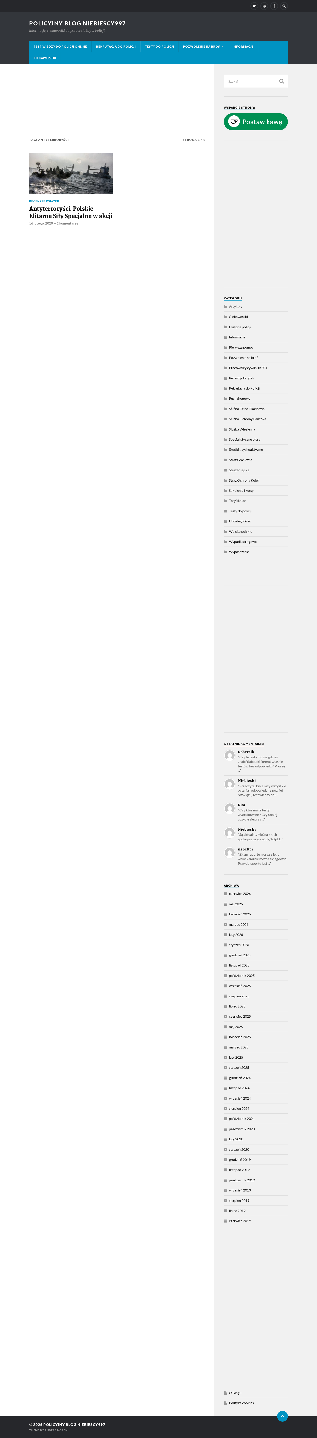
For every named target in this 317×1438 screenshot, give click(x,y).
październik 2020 (242, 1129)
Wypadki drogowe (243, 541)
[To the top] (282, 1416)
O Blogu (235, 1393)
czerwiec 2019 (240, 1221)
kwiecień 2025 (240, 1037)
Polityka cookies (241, 1403)
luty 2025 (236, 1057)
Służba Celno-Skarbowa (247, 409)
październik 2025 (242, 975)
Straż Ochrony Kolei (244, 480)
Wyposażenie (239, 552)
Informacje (243, 46)
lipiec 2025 (237, 1006)
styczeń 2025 (239, 1067)
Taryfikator (237, 500)
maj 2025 (236, 1027)
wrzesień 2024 (240, 1098)
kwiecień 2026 (240, 914)
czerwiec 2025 (240, 1016)
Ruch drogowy (239, 398)
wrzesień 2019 (240, 1190)
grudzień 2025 (240, 955)
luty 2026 (236, 934)
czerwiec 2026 (240, 893)
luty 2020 (236, 1139)
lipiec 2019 (237, 1211)
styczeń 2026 (239, 945)
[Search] (284, 6)
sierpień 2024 (239, 1108)
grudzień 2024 (240, 1078)
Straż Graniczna (240, 460)
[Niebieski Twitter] (254, 6)
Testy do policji (159, 46)
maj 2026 (236, 904)
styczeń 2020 (239, 1149)
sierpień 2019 (239, 1200)
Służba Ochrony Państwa (247, 419)
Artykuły (235, 306)
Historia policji (240, 327)
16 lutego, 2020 (41, 223)
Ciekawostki (45, 58)
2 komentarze (67, 223)
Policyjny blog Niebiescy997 (77, 23)
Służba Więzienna (242, 429)
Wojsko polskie (240, 531)
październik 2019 (242, 1180)
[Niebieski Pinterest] (264, 6)
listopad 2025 (239, 965)
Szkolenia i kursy (241, 490)
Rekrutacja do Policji (116, 46)
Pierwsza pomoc (241, 347)
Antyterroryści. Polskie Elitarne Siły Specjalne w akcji (70, 212)
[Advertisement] (117, 105)
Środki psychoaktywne (246, 449)
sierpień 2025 (239, 996)
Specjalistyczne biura (244, 439)
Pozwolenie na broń (202, 46)
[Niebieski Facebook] (274, 6)
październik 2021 (242, 1118)
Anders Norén (56, 1430)
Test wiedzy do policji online (60, 46)
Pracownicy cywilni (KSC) (248, 368)
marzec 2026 (238, 924)
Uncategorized (240, 521)
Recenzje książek (44, 201)
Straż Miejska (239, 470)
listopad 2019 (239, 1170)
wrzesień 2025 (240, 986)
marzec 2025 (238, 1047)
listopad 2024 (239, 1088)
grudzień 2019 (240, 1159)
